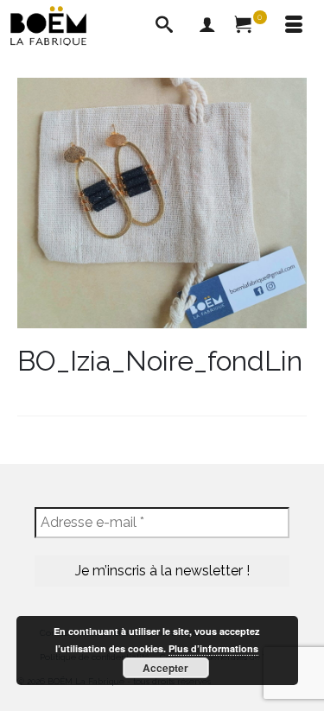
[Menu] (293, 26)
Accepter (165, 668)
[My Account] (207, 26)
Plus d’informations (213, 648)
